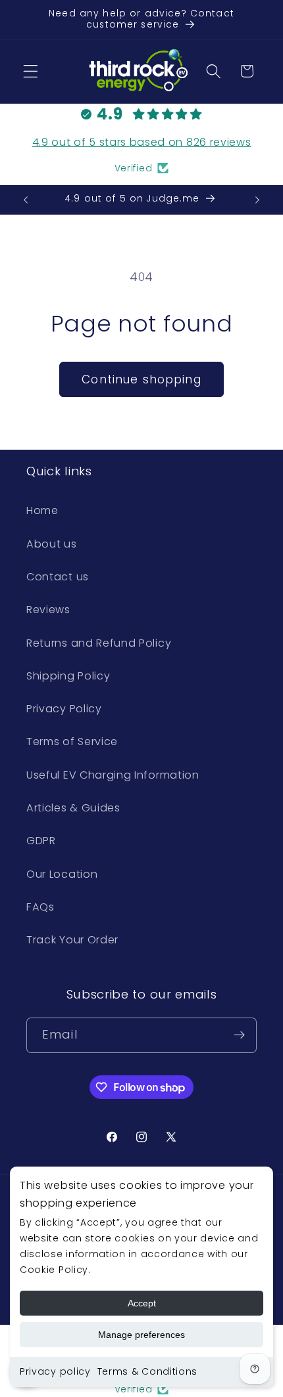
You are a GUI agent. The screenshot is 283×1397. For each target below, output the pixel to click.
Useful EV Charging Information (112, 775)
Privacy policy (55, 1371)
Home (42, 510)
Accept (142, 1303)
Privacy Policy (64, 708)
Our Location (61, 874)
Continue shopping (141, 379)
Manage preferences (141, 1334)
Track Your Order (72, 939)
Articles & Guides (73, 807)
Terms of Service (72, 741)
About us (51, 543)
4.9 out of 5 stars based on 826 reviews (141, 142)
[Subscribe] (239, 1035)
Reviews (48, 609)
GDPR (41, 840)
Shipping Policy (68, 675)
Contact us (57, 576)
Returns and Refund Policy (98, 643)
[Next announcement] (257, 199)
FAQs (40, 906)
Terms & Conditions (147, 1371)
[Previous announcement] (25, 199)
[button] (30, 71)
